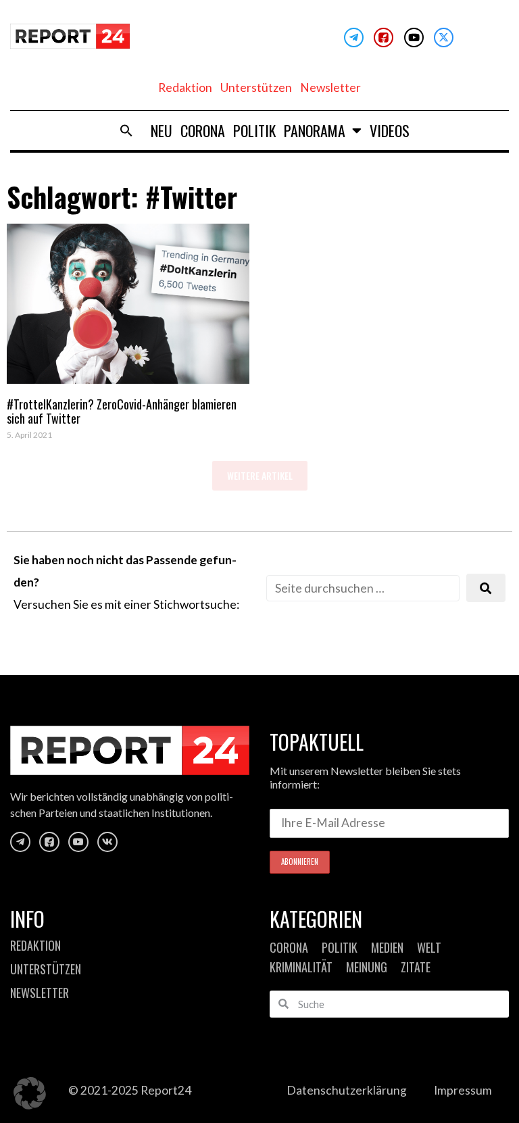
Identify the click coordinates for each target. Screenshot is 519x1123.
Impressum (463, 1090)
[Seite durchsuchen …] (363, 588)
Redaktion (185, 87)
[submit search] (485, 588)
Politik (254, 130)
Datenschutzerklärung (347, 1090)
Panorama (314, 130)
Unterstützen (256, 87)
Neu (161, 130)
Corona (202, 130)
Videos (390, 130)
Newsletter (330, 87)
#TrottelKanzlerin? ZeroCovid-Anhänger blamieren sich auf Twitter (122, 411)
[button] (126, 130)
